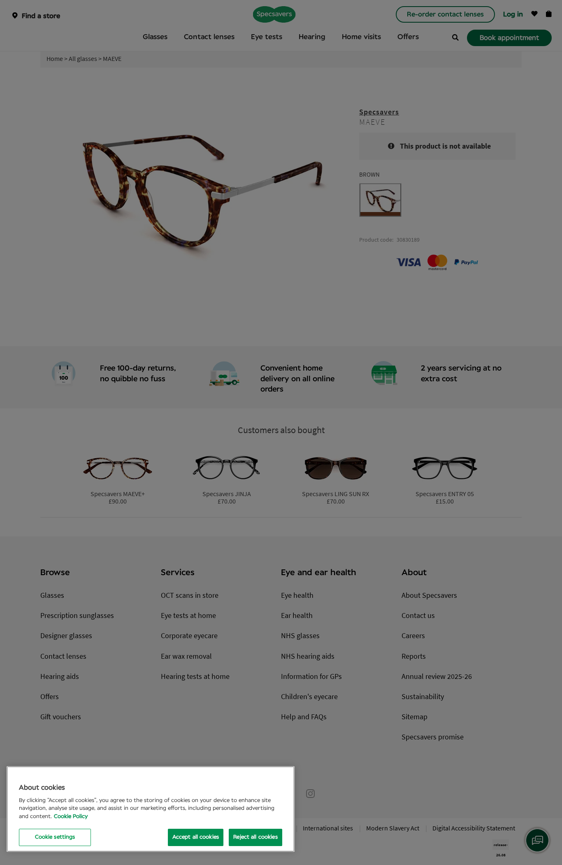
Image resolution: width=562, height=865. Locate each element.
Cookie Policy (71, 816)
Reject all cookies (255, 837)
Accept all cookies (195, 837)
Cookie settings (55, 837)
